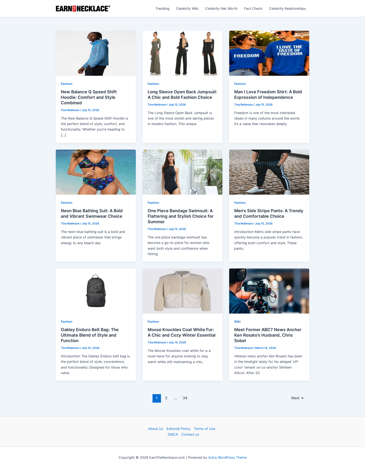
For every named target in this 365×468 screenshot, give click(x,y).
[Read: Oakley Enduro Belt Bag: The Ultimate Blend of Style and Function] (96, 291)
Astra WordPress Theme (227, 457)
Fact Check (253, 8)
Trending (162, 8)
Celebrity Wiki (187, 8)
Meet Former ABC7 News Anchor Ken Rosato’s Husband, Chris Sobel (267, 335)
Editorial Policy (178, 429)
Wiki (237, 321)
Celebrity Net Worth (221, 8)
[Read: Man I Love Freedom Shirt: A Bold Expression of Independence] (269, 53)
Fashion (66, 83)
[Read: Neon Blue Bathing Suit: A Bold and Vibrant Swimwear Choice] (96, 172)
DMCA (173, 434)
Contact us (190, 434)
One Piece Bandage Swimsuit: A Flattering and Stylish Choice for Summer (181, 216)
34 (185, 398)
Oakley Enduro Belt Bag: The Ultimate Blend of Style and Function (90, 335)
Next (297, 398)
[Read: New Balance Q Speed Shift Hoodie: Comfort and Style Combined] (96, 53)
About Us (155, 429)
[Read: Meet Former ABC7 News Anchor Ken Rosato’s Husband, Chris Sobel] (269, 291)
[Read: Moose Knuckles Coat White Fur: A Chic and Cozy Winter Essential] (183, 291)
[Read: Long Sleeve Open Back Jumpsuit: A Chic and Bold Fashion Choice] (183, 53)
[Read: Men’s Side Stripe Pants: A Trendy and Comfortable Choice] (269, 172)
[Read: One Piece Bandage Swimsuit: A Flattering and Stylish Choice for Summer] (183, 172)
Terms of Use (204, 429)
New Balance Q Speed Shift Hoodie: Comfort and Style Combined (89, 97)
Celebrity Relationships (287, 8)
